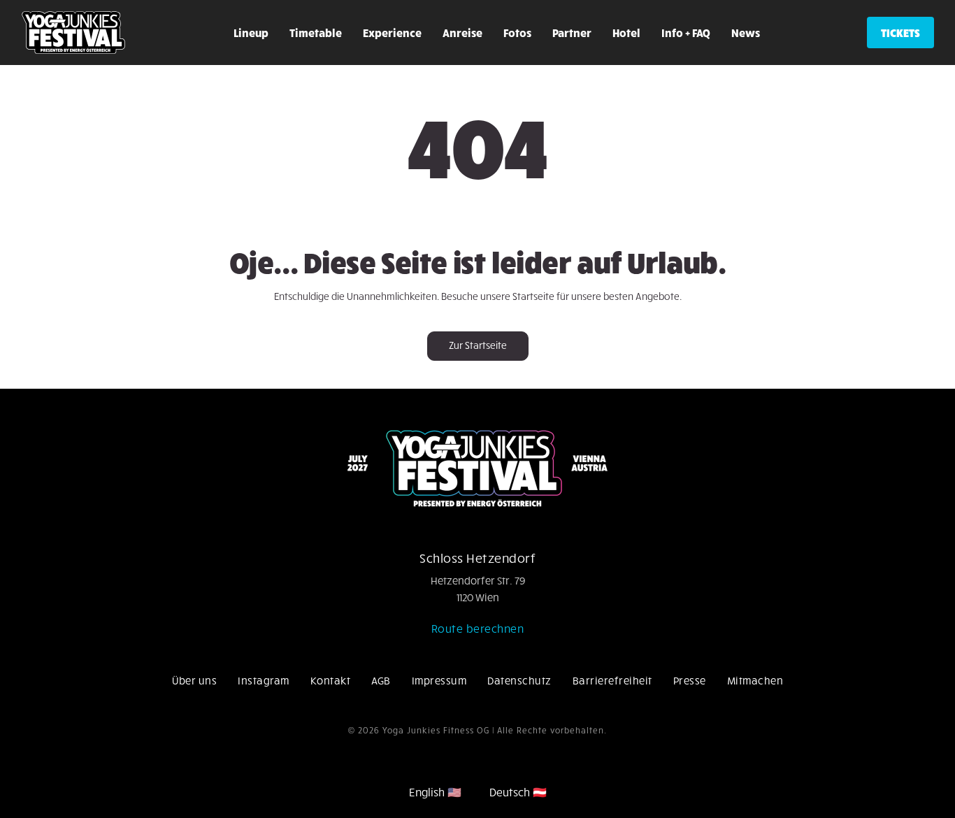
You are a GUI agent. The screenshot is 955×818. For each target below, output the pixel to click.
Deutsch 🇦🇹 (518, 791)
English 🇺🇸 (435, 791)
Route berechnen (477, 628)
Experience (392, 32)
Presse (689, 680)
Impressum (439, 680)
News (745, 32)
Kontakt (330, 680)
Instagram (263, 680)
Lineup (251, 32)
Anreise (462, 32)
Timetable (315, 32)
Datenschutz (519, 680)
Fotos (517, 32)
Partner (571, 32)
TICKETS (900, 32)
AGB (381, 680)
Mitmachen (755, 680)
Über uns (194, 680)
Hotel (626, 32)
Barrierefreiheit (612, 680)
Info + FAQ (685, 32)
